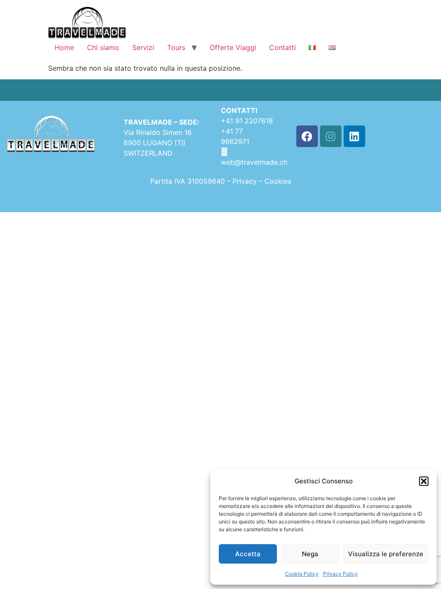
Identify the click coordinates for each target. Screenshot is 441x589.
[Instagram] (331, 136)
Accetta (248, 554)
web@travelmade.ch (254, 162)
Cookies (277, 181)
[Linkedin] (354, 136)
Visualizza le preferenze (385, 554)
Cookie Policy (302, 573)
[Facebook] (307, 136)
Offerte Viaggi (233, 47)
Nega (310, 554)
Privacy (246, 181)
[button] (423, 481)
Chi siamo (103, 47)
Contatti (282, 47)
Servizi (143, 47)
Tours (176, 47)
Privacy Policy (340, 573)
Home (64, 47)
